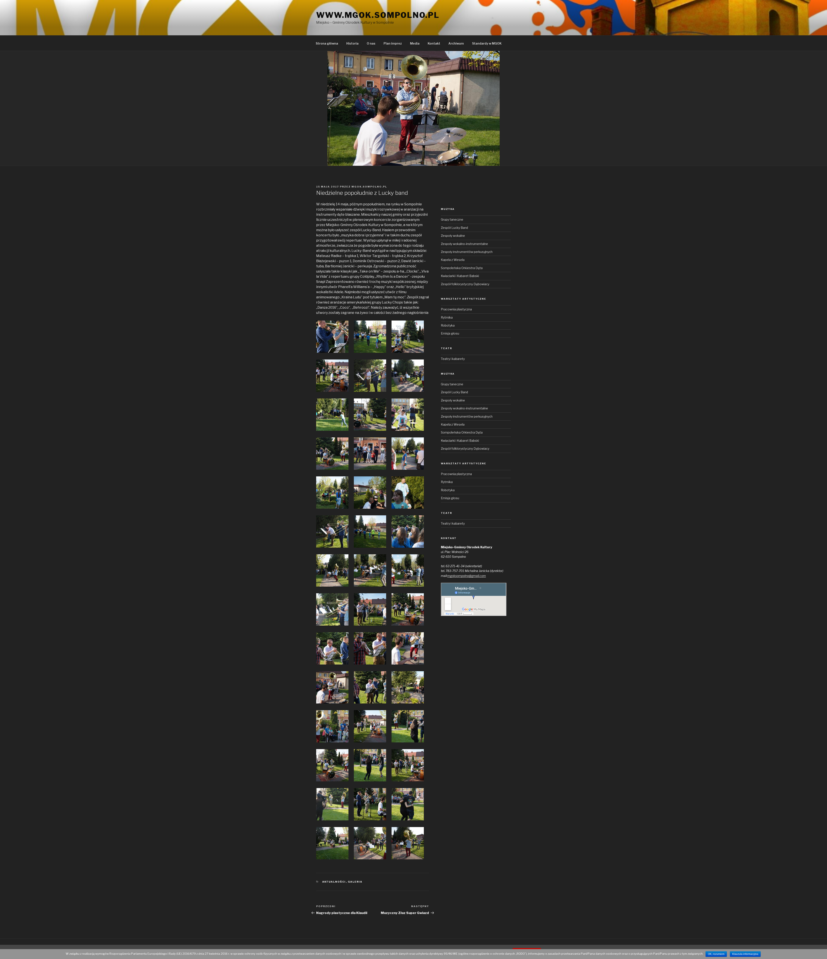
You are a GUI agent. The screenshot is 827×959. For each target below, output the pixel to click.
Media (415, 43)
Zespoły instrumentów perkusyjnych (467, 252)
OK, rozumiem (716, 954)
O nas (371, 43)
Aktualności (334, 881)
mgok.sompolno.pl (369, 186)
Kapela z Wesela (453, 260)
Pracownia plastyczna (456, 309)
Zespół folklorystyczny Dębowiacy (465, 284)
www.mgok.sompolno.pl (378, 15)
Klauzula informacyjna (745, 954)
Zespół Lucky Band (454, 227)
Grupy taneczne (452, 219)
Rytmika (447, 317)
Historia (352, 43)
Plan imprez (393, 43)
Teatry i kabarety (453, 359)
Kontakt (434, 43)
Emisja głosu (450, 333)
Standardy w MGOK (487, 43)
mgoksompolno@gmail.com (466, 576)
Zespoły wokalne (453, 235)
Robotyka (448, 325)
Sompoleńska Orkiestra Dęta (462, 268)
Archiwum (456, 43)
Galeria (355, 881)
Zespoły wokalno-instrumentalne (464, 244)
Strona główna (327, 43)
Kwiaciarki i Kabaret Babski (460, 276)
